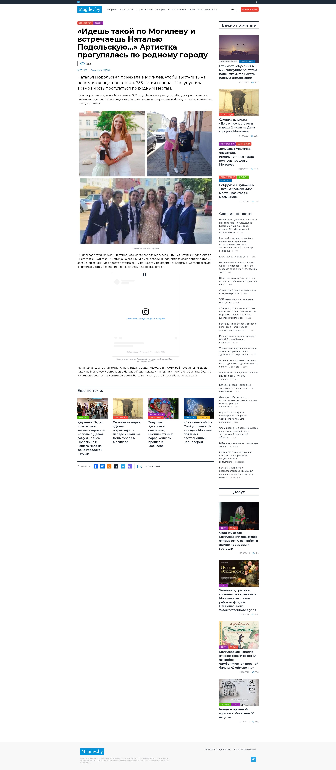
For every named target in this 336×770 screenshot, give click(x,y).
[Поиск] (256, 2)
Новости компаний (207, 9)
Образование (247, 61)
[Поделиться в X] (116, 466)
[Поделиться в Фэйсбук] (96, 466)
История (161, 9)
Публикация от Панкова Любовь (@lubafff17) (146, 352)
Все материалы (249, 9)
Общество (190, 417)
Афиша (233, 528)
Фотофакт (203, 417)
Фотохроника (156, 414)
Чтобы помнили (177, 9)
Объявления (127, 9)
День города (85, 23)
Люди (191, 9)
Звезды (98, 23)
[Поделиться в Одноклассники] (109, 466)
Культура (83, 417)
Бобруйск (112, 9)
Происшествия (145, 9)
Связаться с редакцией (217, 749)
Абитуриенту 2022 (229, 61)
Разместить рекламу (244, 749)
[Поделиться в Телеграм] (123, 466)
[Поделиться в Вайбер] (130, 466)
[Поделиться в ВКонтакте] (102, 466)
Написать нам (152, 466)
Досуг (223, 528)
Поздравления (228, 177)
